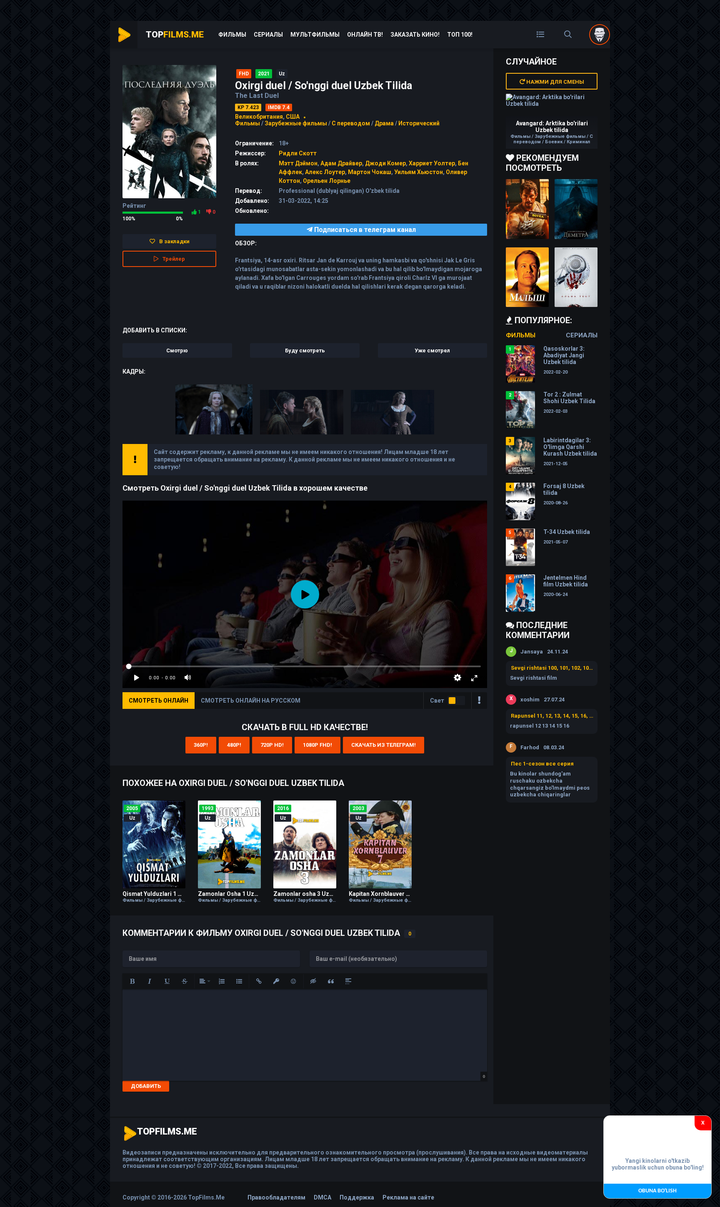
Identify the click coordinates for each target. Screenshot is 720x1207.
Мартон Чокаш (369, 172)
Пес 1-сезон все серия (542, 763)
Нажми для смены (554, 82)
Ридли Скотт (298, 153)
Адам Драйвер (341, 163)
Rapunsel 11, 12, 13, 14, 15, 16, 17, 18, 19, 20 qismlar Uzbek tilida (552, 715)
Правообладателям (276, 1197)
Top (175, 35)
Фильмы (232, 34)
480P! (234, 745)
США (293, 116)
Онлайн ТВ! (365, 34)
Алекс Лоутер (325, 172)
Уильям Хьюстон (418, 172)
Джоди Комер (385, 163)
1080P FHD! (317, 745)
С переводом (351, 123)
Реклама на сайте (408, 1197)
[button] (132, 981)
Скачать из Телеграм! (383, 745)
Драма (384, 123)
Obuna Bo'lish (657, 1191)
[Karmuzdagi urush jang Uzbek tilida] (527, 209)
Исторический (419, 123)
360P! (201, 745)
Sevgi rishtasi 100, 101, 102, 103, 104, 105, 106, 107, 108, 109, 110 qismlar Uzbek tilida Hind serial (552, 668)
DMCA (322, 1197)
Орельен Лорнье (326, 180)
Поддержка (357, 1197)
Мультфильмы (315, 34)
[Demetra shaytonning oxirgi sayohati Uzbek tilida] (576, 209)
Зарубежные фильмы (296, 123)
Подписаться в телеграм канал (364, 230)
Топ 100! (459, 34)
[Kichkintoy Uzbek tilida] (527, 277)
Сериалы (268, 34)
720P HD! (272, 745)
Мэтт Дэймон (298, 163)
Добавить (146, 1086)
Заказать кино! (415, 34)
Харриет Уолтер (432, 163)
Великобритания (259, 116)
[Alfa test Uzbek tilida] (576, 277)
